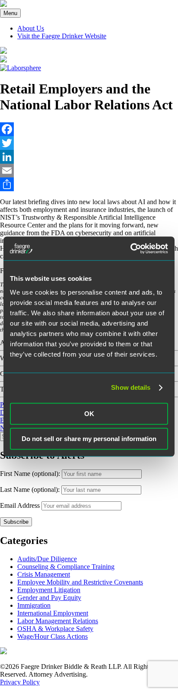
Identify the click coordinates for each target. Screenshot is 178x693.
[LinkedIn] (89, 157)
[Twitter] (89, 143)
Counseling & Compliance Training (65, 566)
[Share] (89, 184)
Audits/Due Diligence (47, 558)
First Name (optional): (31, 473)
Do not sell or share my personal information (89, 438)
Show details (130, 387)
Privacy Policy (20, 682)
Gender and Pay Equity (49, 597)
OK (89, 413)
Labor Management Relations (57, 621)
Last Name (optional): (30, 489)
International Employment (52, 613)
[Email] (89, 170)
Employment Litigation (48, 590)
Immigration (34, 605)
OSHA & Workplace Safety (55, 628)
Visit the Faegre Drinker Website (61, 36)
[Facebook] (89, 129)
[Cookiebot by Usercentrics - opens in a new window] (130, 248)
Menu (10, 13)
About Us (30, 28)
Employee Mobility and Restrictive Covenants (80, 582)
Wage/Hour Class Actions (52, 636)
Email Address (20, 505)
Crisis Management (43, 574)
